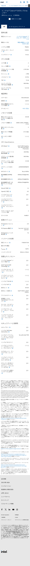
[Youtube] (13, 509)
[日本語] (24, 2)
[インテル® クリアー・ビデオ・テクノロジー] (2, 207)
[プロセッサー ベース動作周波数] (7, 70)
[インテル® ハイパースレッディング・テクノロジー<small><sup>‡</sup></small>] (6, 278)
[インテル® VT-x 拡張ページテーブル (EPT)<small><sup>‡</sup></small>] (2, 373)
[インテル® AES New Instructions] (9, 331)
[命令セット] (8, 287)
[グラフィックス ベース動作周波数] (8, 153)
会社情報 (3, 479)
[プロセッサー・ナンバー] (3, 51)
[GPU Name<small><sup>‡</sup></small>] (9, 146)
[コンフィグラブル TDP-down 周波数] (12, 84)
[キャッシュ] (8, 74)
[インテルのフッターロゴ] (4, 551)
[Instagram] (17, 509)
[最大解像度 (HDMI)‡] (2, 176)
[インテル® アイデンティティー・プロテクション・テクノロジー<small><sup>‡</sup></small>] (2, 319)
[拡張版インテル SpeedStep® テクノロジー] (5, 301)
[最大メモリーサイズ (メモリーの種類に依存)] (4, 119)
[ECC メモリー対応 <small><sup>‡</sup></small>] (2, 137)
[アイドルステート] (12, 295)
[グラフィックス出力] (2, 168)
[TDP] (5, 80)
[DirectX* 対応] (10, 188)
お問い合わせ (5, 493)
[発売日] (6, 100)
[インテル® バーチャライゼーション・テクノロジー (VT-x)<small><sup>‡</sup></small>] (10, 360)
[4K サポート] (9, 171)
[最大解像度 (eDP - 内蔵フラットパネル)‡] (2, 185)
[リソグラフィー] (11, 54)
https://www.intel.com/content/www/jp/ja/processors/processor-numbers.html (14, 419)
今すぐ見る (26, 108)
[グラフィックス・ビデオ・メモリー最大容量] (2, 163)
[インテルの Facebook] (2, 509)
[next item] (29, 5)
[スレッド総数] (10, 66)
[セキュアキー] (10, 327)
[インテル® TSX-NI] (12, 281)
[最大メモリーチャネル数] (3, 128)
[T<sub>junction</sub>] (6, 249)
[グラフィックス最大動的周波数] (7, 157)
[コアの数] (7, 63)
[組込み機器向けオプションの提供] (8, 105)
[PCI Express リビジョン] (3, 225)
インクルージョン (6, 486)
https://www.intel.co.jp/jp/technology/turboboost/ (11, 448)
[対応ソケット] (10, 242)
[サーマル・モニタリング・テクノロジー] (12, 305)
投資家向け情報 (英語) (7, 489)
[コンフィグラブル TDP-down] (8, 89)
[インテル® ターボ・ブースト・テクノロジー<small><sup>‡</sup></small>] (3, 272)
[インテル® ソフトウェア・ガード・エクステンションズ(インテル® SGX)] (5, 339)
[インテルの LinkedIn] (9, 509)
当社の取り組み (5, 482)
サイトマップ (5, 500)
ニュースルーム (5, 496)
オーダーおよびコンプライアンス (17, 26)
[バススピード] (10, 77)
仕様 (4, 26)
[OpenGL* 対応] (10, 191)
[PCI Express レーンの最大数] (6, 234)
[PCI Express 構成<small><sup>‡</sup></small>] (12, 228)
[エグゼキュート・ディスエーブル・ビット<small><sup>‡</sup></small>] (2, 354)
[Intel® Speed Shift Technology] (9, 266)
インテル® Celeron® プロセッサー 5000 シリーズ (22, 38)
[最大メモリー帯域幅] (2, 133)
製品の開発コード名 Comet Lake (23, 43)
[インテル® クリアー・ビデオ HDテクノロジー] (3, 202)
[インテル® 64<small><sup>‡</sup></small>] (10, 284)
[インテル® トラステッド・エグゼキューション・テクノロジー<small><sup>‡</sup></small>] (12, 348)
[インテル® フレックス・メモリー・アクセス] (3, 311)
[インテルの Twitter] (5, 509)
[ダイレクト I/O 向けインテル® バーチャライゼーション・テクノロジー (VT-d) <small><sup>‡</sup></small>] (9, 367)
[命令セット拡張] (11, 290)
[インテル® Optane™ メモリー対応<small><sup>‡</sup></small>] (9, 261)
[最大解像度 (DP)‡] (12, 179)
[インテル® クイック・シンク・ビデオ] (11, 196)
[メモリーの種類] (11, 122)
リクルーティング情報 (7, 503)
